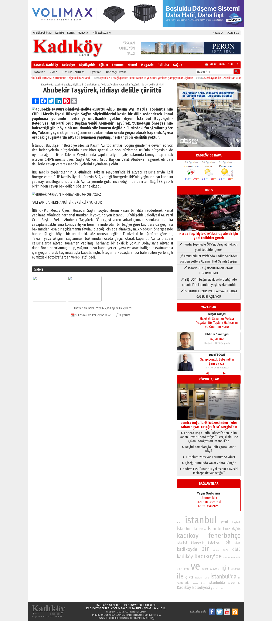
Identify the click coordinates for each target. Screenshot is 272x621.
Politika (163, 65)
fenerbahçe (224, 535)
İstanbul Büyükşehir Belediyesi (198, 542)
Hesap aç (218, 32)
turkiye (179, 569)
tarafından (236, 569)
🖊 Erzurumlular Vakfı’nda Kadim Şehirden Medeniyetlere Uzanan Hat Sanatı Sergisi (209, 258)
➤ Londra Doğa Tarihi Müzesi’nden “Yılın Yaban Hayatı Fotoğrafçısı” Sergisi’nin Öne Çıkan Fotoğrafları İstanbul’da (209, 437)
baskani (226, 558)
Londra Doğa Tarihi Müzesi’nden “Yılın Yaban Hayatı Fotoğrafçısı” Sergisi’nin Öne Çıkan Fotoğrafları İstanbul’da (208, 427)
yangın (195, 583)
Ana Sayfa (110, 612)
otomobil (236, 557)
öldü (236, 549)
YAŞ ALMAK (217, 339)
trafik (206, 578)
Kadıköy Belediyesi (193, 587)
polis (186, 568)
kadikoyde (187, 549)
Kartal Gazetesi (208, 506)
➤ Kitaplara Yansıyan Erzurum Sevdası (208, 457)
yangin (231, 582)
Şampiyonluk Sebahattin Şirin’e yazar (217, 361)
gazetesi (215, 568)
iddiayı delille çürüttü (119, 308)
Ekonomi (118, 65)
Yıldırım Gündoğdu (217, 334)
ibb (227, 542)
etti (203, 583)
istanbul (201, 520)
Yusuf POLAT (217, 355)
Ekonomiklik (208, 498)
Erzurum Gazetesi (209, 502)
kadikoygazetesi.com (101, 608)
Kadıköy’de (233, 529)
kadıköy (185, 556)
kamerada (183, 583)
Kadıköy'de (208, 556)
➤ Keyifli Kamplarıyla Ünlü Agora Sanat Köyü (209, 449)
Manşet (96, 84)
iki (239, 578)
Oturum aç (233, 32)
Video (53, 72)
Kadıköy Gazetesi (50, 84)
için (225, 568)
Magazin (147, 65)
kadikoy (187, 536)
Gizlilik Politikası (42, 32)
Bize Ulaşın (140, 612)
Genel (132, 65)
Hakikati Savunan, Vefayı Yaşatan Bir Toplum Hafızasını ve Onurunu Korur (217, 323)
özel (221, 588)
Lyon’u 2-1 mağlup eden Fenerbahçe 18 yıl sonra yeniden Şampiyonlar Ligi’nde (136, 78)
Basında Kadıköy (45, 65)
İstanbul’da (187, 528)
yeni (224, 522)
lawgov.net (103, 618)
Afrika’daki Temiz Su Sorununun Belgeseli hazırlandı (49, 78)
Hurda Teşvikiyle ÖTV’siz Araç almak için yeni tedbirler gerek (208, 236)
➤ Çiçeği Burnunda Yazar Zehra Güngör (209, 463)
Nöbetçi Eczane (102, 32)
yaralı (215, 587)
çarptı (205, 568)
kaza (225, 550)
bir (205, 549)
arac (179, 522)
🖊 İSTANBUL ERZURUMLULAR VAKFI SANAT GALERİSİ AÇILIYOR (208, 293)
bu (239, 583)
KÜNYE (71, 32)
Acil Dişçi (150, 618)
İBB (200, 529)
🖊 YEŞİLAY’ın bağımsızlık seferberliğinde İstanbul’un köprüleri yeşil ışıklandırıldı (209, 282)
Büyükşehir (87, 65)
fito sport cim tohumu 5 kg (148, 615)
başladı (236, 522)
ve (195, 566)
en (205, 530)
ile (180, 576)
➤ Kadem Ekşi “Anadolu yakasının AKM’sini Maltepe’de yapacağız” (208, 471)
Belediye (68, 65)
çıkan (237, 542)
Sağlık (177, 65)
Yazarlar (39, 72)
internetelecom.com (119, 618)
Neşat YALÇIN (217, 314)
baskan (198, 577)
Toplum (114, 84)
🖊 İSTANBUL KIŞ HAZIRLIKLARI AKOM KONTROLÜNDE (209, 270)
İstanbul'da (223, 576)
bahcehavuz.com (137, 618)
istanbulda (216, 582)
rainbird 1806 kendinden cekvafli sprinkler (113, 615)
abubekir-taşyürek (95, 308)
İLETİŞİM (59, 32)
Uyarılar (96, 72)
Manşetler (83, 32)
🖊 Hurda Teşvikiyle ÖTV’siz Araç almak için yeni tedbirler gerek (208, 247)
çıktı (189, 577)
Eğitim (103, 65)
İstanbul (216, 528)
